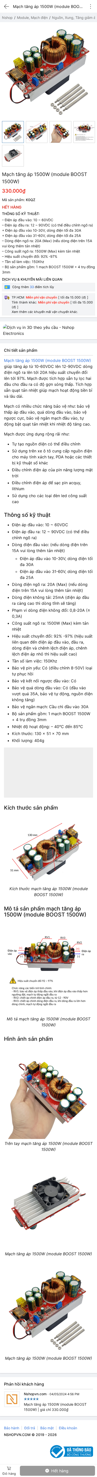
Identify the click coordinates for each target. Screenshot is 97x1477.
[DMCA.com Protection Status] (31, 1451)
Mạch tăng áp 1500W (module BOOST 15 (42, 360)
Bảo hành (11, 1428)
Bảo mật (47, 1428)
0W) (87, 360)
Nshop (7, 17)
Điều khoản (68, 1428)
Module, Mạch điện (32, 17)
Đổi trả (29, 1428)
